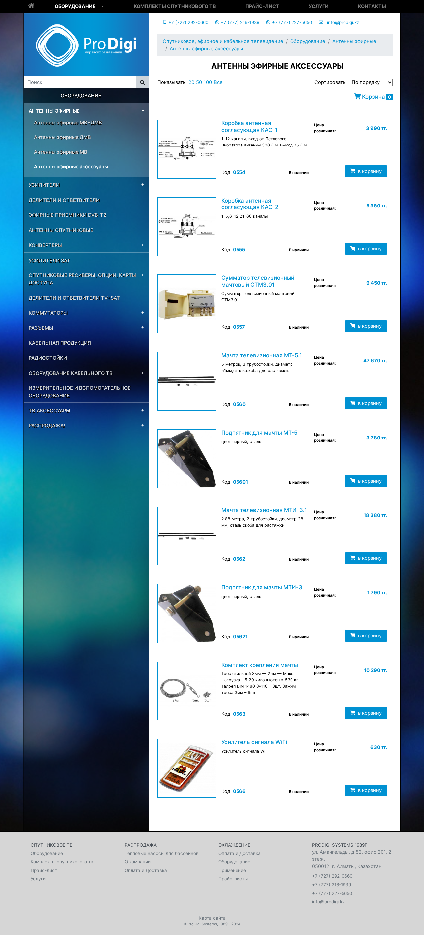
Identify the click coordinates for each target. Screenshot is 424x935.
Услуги (319, 6)
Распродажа (141, 844)
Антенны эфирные (54, 111)
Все (218, 82)
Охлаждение (234, 844)
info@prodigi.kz (341, 22)
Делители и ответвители (64, 200)
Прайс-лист (262, 6)
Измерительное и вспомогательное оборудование (80, 391)
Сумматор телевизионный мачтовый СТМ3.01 (257, 281)
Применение (232, 870)
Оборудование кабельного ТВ (71, 373)
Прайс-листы (233, 878)
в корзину (369, 171)
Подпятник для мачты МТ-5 (259, 432)
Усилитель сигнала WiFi (254, 742)
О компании (138, 861)
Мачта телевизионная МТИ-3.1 (264, 510)
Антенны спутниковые (61, 230)
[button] (102, 6)
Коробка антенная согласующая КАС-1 (249, 126)
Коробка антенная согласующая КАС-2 (249, 203)
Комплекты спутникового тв (175, 6)
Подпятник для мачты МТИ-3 (261, 587)
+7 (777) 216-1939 (239, 22)
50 (199, 82)
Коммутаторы (48, 313)
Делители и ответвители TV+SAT (74, 298)
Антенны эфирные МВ (60, 152)
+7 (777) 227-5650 (291, 22)
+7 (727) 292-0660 (187, 22)
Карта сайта (212, 918)
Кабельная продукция (60, 343)
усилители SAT (49, 260)
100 (208, 82)
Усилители (44, 185)
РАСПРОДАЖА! (47, 426)
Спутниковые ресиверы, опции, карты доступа (82, 279)
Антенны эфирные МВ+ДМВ (68, 123)
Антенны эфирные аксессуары (71, 167)
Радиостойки (48, 358)
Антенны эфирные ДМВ (62, 137)
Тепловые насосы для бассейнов (162, 853)
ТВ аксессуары (49, 411)
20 (191, 82)
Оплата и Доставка (146, 870)
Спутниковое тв (52, 844)
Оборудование (75, 6)
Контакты (372, 6)
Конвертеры (45, 245)
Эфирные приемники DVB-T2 (67, 215)
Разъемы (41, 328)
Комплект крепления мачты (259, 665)
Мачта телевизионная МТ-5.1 (261, 355)
